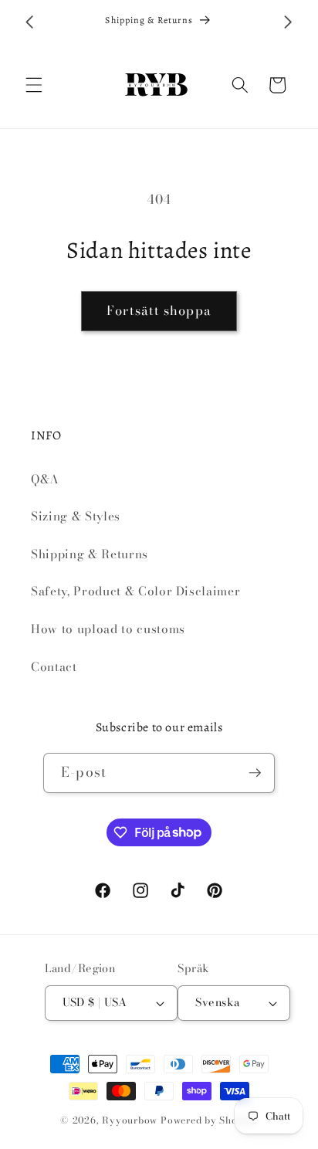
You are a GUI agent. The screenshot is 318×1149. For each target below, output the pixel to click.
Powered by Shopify (209, 1120)
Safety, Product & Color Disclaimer (135, 591)
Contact (54, 667)
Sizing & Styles (75, 516)
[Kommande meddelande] (289, 22)
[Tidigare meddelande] (30, 22)
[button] (33, 84)
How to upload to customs (108, 629)
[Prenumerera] (254, 773)
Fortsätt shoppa (159, 310)
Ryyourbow (129, 1120)
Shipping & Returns (89, 554)
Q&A (45, 479)
